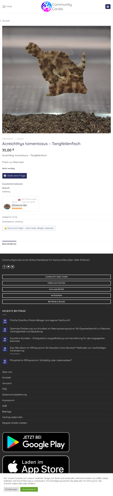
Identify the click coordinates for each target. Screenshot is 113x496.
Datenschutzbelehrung (14, 394)
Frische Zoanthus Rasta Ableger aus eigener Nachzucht (40, 320)
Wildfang (19, 221)
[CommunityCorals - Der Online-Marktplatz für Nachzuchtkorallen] (57, 6)
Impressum (8, 400)
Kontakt (6, 377)
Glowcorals (19, 205)
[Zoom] (5, 130)
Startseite (7, 139)
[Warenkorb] (108, 6)
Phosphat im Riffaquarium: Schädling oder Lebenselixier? (41, 360)
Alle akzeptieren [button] (29, 489)
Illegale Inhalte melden (14, 422)
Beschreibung (9, 244)
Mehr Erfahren (82, 259)
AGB (4, 405)
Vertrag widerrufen (12, 417)
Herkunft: (6, 188)
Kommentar (15, 354)
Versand (6, 383)
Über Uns (7, 371)
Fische (20, 139)
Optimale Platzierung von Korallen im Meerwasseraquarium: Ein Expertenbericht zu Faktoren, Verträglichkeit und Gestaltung (60, 330)
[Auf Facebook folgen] (4, 267)
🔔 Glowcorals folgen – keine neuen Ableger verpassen (29, 228)
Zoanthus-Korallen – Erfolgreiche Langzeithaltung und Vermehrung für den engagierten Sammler (57, 339)
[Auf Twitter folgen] (8, 267)
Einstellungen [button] (11, 489)
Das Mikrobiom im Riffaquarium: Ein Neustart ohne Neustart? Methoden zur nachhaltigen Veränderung (58, 349)
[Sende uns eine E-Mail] (12, 267)
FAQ (4, 388)
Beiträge (6, 411)
